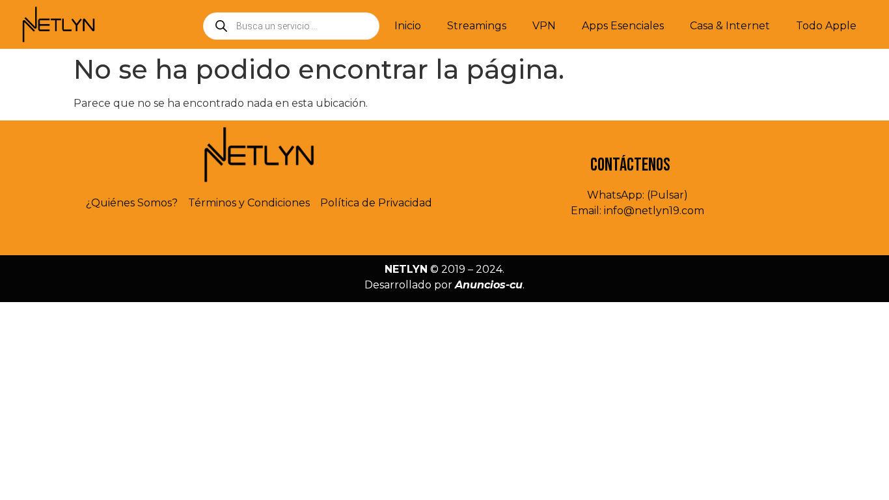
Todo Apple (826, 26)
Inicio (407, 26)
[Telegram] (259, 236)
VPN (544, 26)
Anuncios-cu (489, 285)
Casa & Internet (730, 26)
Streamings (476, 26)
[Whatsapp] (231, 236)
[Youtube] (287, 236)
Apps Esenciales (623, 26)
